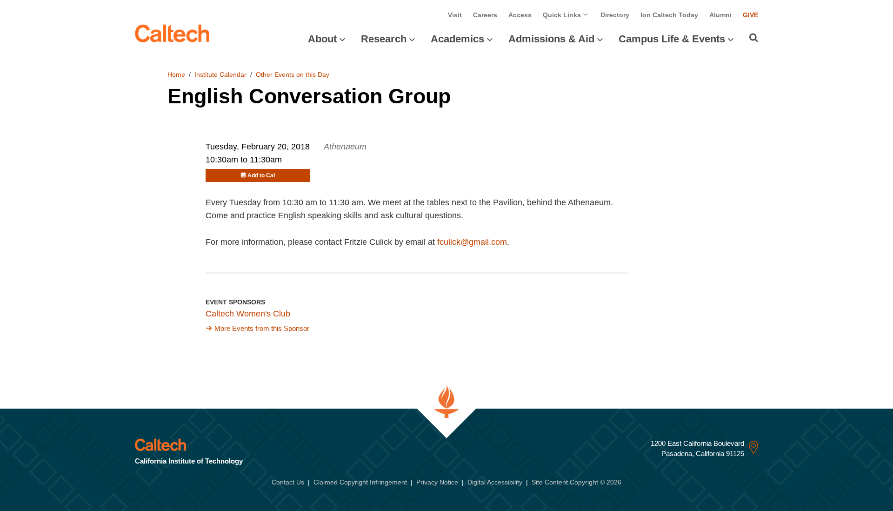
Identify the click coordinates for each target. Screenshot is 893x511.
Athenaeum (345, 146)
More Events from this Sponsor (261, 328)
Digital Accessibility (494, 482)
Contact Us (288, 482)
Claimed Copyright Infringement (360, 482)
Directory (614, 15)
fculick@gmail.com (472, 242)
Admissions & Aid (551, 39)
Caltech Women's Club (248, 313)
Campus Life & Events (672, 39)
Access (520, 15)
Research (384, 39)
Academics (457, 39)
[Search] (753, 37)
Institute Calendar (220, 74)
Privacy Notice (437, 482)
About (322, 39)
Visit (455, 15)
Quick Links (563, 15)
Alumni (720, 15)
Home (176, 74)
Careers (485, 15)
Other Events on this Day (292, 74)
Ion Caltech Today (669, 15)
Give (750, 15)
